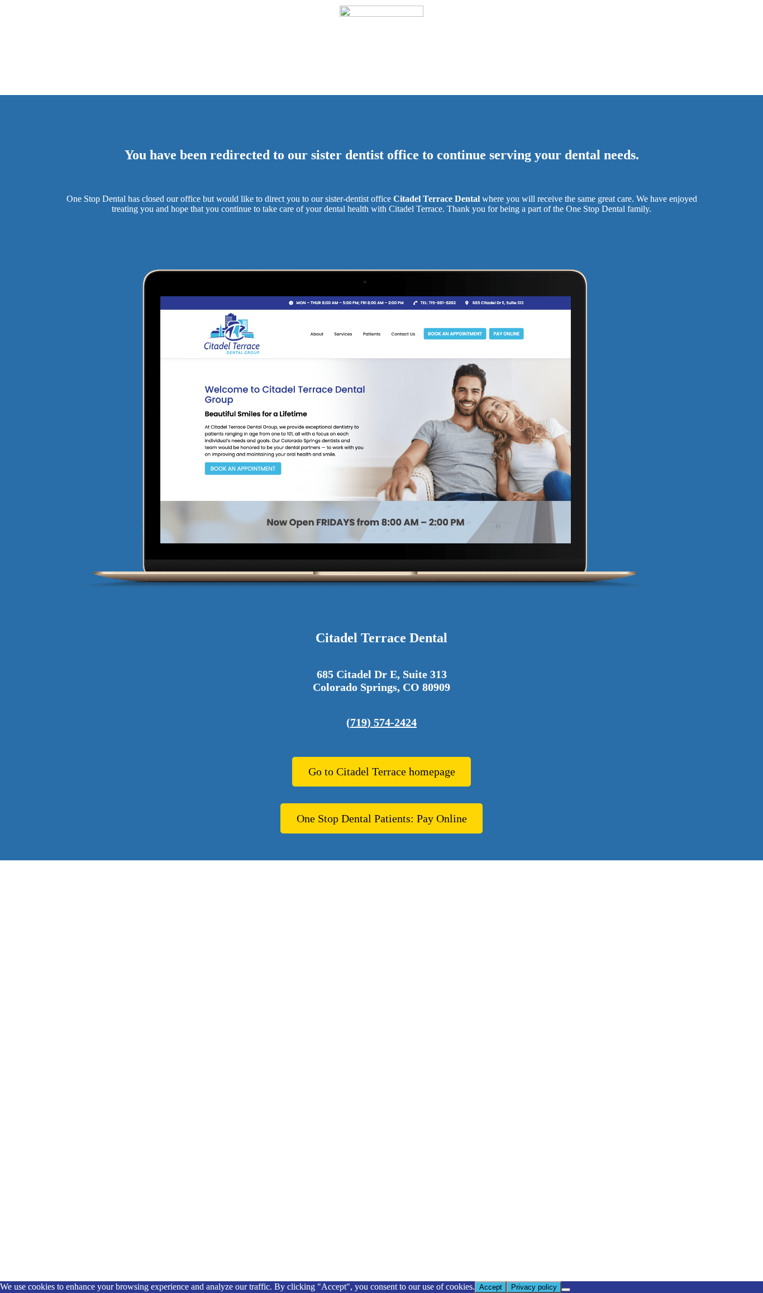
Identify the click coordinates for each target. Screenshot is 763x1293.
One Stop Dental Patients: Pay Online (382, 818)
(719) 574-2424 (381, 722)
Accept (490, 1287)
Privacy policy (534, 1287)
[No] (565, 1289)
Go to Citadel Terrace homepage (381, 771)
